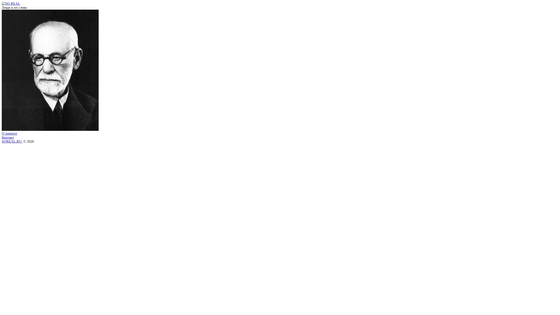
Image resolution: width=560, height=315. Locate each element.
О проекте (9, 133)
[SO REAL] (11, 3)
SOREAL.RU (12, 141)
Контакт (8, 137)
